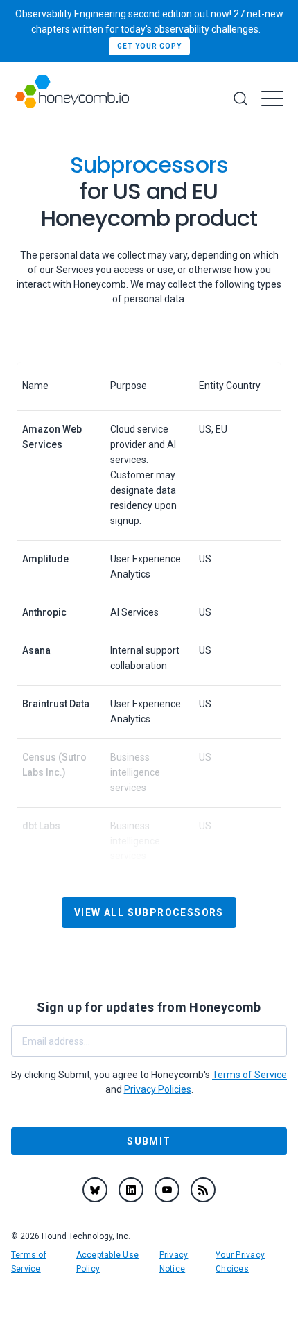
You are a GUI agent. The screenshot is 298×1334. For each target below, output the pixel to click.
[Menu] (272, 98)
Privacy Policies (157, 1089)
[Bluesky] (94, 1189)
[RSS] (203, 1189)
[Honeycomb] (72, 98)
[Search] (240, 98)
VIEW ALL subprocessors (149, 912)
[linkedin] (131, 1189)
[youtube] (167, 1189)
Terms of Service (249, 1074)
